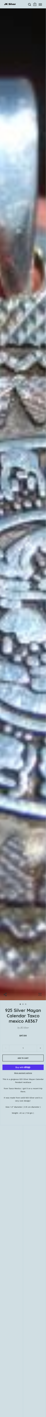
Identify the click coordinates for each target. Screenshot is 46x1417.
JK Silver (24, 1027)
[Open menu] (40, 4)
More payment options (23, 1073)
